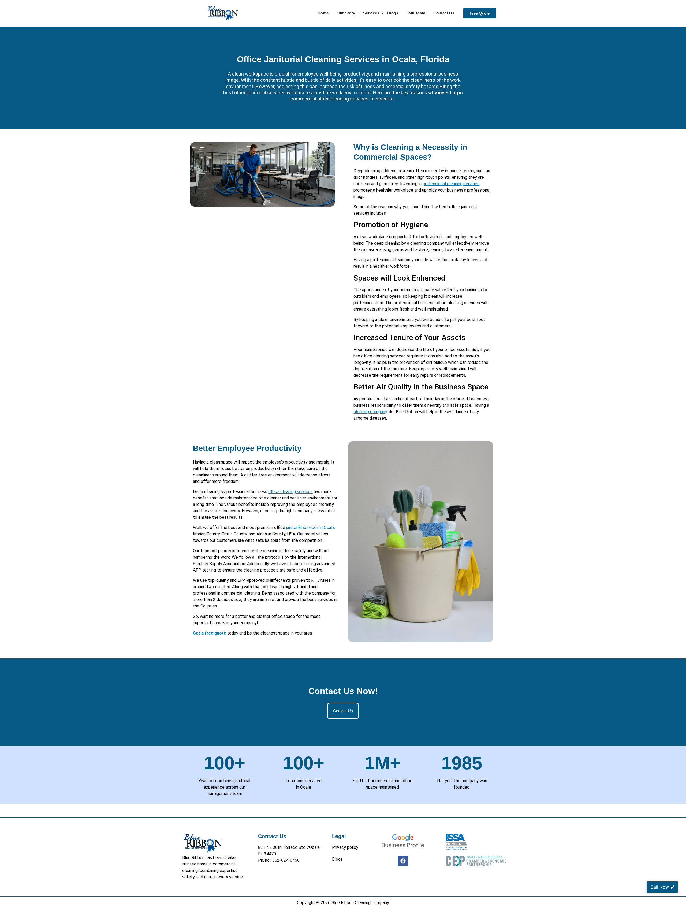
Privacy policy (345, 847)
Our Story (346, 13)
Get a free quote (209, 633)
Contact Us (443, 13)
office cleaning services (290, 491)
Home (323, 13)
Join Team (415, 13)
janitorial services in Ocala (310, 527)
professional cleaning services (451, 183)
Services (371, 13)
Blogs (392, 13)
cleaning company (370, 411)
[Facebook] (403, 861)
